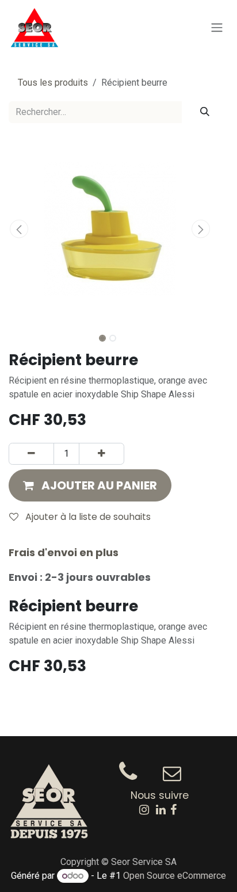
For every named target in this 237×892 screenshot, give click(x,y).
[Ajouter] (101, 454)
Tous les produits (53, 82)
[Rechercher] (204, 112)
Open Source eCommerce (174, 875)
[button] (19, 229)
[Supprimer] (31, 454)
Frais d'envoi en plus (63, 552)
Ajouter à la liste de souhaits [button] (87, 516)
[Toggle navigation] (216, 28)
